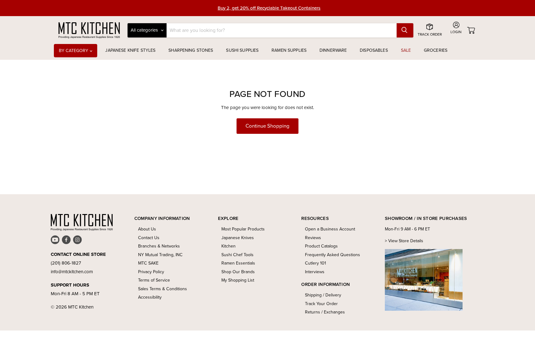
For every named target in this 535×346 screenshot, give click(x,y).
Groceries (435, 50)
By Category (74, 50)
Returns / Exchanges (325, 312)
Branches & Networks (159, 246)
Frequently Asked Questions (332, 255)
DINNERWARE (333, 50)
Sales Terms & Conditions (162, 289)
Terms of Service (154, 280)
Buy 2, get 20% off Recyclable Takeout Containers (269, 8)
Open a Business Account (330, 229)
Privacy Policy (151, 272)
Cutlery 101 (315, 263)
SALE (406, 50)
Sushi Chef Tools (237, 255)
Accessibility (150, 297)
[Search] (405, 30)
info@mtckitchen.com (72, 271)
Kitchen (228, 246)
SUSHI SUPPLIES (242, 50)
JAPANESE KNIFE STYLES (130, 50)
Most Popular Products (243, 229)
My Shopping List (237, 280)
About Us (147, 229)
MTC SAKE (148, 263)
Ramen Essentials (238, 263)
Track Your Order (321, 303)
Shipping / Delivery (323, 295)
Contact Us (148, 237)
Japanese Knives (237, 237)
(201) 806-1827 (66, 263)
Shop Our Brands (238, 272)
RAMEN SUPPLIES (289, 50)
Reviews (313, 237)
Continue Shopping (267, 126)
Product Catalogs (321, 246)
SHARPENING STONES (190, 50)
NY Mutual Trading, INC (160, 255)
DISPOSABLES (374, 50)
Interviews (314, 272)
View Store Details (405, 241)
